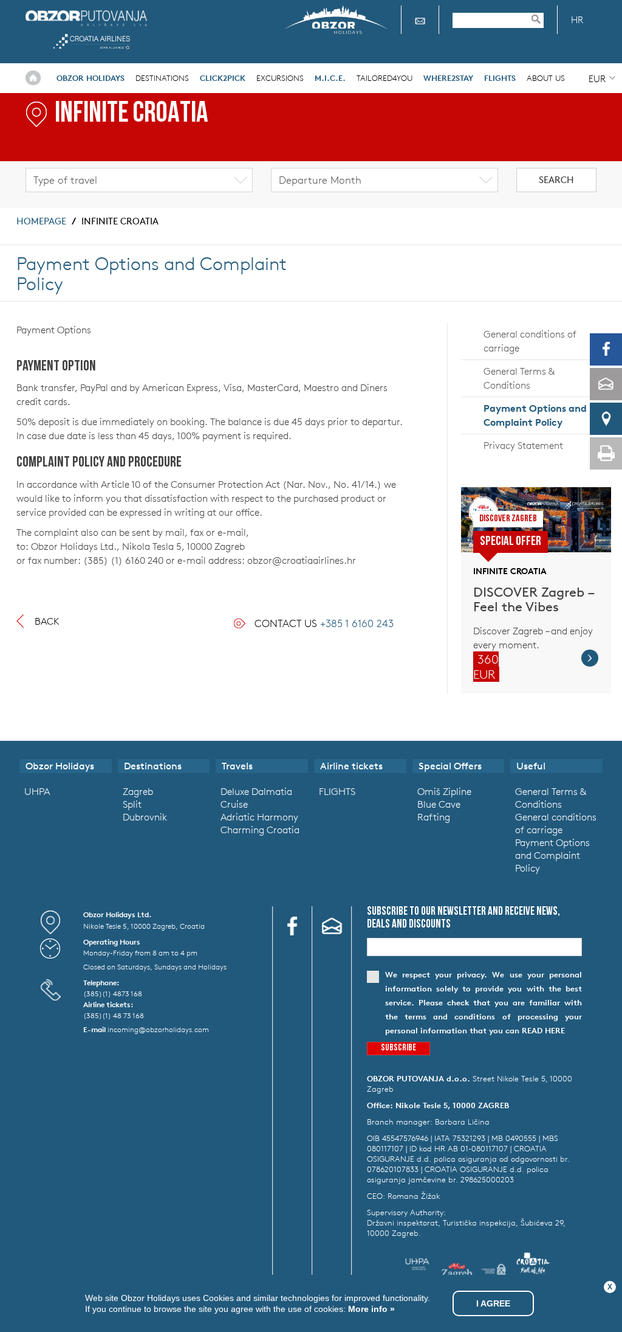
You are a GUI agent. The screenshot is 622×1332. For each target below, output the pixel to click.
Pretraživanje (542, 19)
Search (556, 180)
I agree (493, 1303)
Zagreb (138, 791)
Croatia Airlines (91, 42)
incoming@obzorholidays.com (158, 1029)
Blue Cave (438, 804)
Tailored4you (384, 78)
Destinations (162, 78)
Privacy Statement (523, 445)
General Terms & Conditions (519, 378)
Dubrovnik (145, 817)
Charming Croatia (259, 830)
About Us (546, 78)
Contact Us (324, 623)
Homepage (41, 221)
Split (132, 804)
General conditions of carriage (530, 341)
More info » (370, 1309)
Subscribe (398, 1048)
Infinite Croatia (120, 221)
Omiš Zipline (444, 791)
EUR (597, 79)
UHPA (37, 791)
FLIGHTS (337, 791)
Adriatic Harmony (259, 817)
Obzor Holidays (86, 18)
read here (543, 1030)
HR (577, 20)
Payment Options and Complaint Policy (535, 415)
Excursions (280, 78)
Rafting (433, 817)
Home (33, 78)
